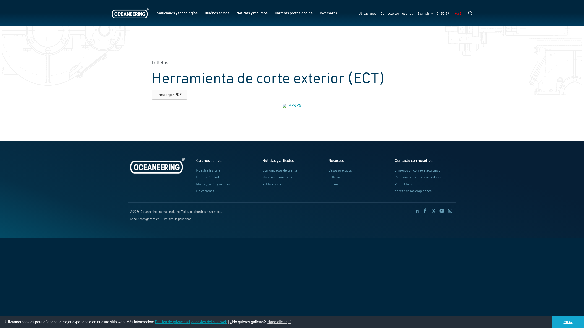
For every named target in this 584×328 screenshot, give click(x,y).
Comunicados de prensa (280, 170)
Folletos (334, 177)
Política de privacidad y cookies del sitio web (191, 322)
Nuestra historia (208, 170)
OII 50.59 (442, 13)
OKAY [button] (568, 322)
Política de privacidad (177, 219)
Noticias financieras (277, 177)
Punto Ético (403, 184)
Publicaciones (272, 184)
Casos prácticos (340, 170)
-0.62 (457, 13)
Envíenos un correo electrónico (417, 170)
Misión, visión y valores (213, 184)
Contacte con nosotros (397, 13)
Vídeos (333, 184)
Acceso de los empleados (413, 191)
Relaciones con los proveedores (418, 177)
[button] (470, 13)
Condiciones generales (144, 219)
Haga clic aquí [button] (279, 322)
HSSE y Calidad (207, 177)
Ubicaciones (367, 13)
